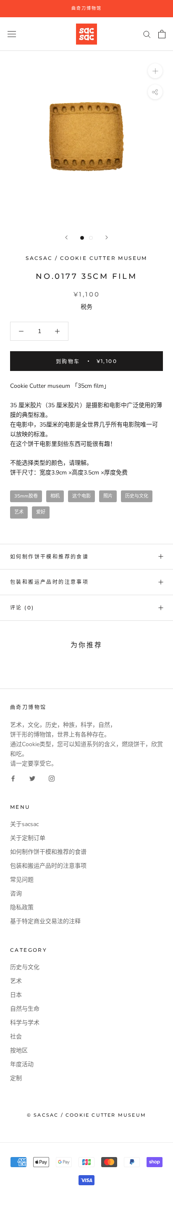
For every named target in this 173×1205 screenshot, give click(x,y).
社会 (16, 1037)
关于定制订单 (27, 838)
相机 (55, 496)
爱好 (40, 512)
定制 (16, 1078)
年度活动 (22, 1064)
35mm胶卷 (26, 496)
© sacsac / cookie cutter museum (86, 1115)
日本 (16, 995)
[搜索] (147, 33)
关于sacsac (24, 824)
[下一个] (106, 237)
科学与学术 (24, 1023)
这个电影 (81, 496)
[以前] (66, 237)
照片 (108, 496)
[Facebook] (13, 778)
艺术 (19, 512)
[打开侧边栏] (12, 34)
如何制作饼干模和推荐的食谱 (49, 557)
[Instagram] (52, 778)
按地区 (19, 1050)
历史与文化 (136, 496)
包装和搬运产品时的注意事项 (49, 582)
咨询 (16, 894)
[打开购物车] (161, 34)
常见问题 (22, 880)
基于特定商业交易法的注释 (45, 921)
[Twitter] (32, 778)
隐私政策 (22, 907)
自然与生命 (24, 1009)
